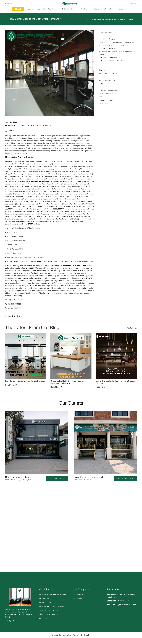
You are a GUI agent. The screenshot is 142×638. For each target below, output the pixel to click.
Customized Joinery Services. (52, 606)
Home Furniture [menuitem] (49, 9)
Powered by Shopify (81, 635)
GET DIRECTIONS (125, 478)
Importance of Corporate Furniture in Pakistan (117, 42)
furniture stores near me (108, 80)
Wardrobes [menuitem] (108, 9)
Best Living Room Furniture (109, 57)
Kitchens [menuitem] (84, 9)
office (101, 83)
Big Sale (130, 328)
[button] (9, 4)
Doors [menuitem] (96, 9)
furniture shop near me (108, 73)
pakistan (102, 97)
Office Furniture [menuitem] (69, 9)
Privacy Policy (45, 602)
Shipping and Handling (49, 614)
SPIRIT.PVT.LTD (88, 204)
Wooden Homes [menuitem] (33, 9)
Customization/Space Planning (52, 594)
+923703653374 (123, 601)
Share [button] (11, 130)
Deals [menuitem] (18, 9)
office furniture (105, 87)
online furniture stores (107, 93)
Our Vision (77, 598)
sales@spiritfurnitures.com (125, 605)
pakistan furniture (106, 100)
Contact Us (44, 598)
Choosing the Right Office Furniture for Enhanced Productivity (67, 382)
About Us (43, 618)
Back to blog (15, 316)
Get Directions (57, 478)
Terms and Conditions (48, 610)
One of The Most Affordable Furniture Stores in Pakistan (116, 382)
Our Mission (78, 594)
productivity (103, 103)
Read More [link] (9, 385)
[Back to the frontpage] (88, 19)
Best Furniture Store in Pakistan (111, 61)
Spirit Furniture (66, 635)
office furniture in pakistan (109, 90)
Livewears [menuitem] (123, 9)
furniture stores (105, 77)
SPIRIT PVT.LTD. (21, 153)
